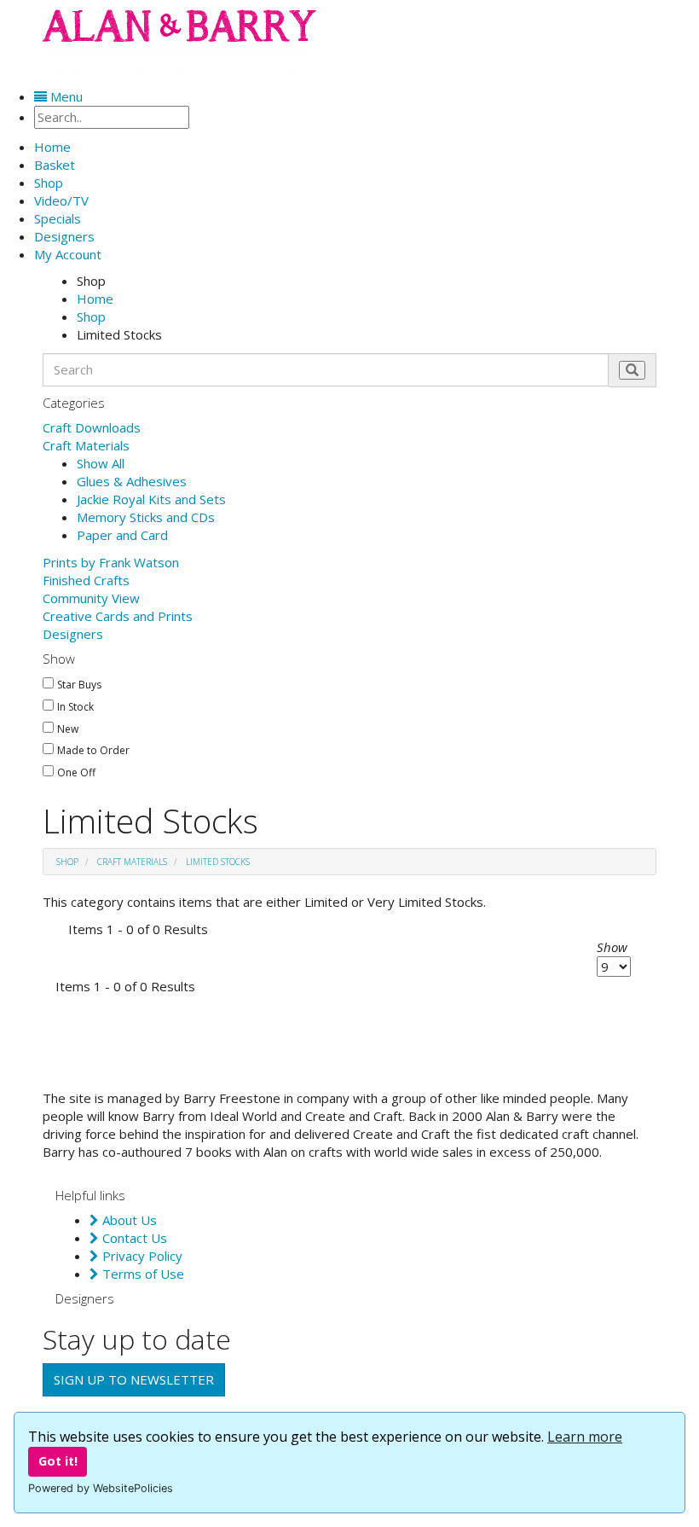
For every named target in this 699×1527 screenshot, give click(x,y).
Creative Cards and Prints (118, 615)
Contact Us (133, 1237)
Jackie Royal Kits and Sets (151, 499)
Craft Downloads (92, 427)
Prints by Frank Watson (111, 562)
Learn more (584, 1436)
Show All (100, 463)
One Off (76, 773)
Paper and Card (122, 534)
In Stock (75, 707)
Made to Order (93, 751)
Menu (65, 96)
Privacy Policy (140, 1255)
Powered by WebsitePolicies (100, 1488)
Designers (73, 633)
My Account (67, 254)
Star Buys (79, 685)
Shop (48, 182)
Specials (57, 218)
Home (95, 298)
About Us (128, 1219)
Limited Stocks (218, 862)
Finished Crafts (86, 580)
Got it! (58, 1461)
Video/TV (61, 200)
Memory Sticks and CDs (146, 516)
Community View (91, 598)
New (67, 729)
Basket (54, 164)
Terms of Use (141, 1273)
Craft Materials (86, 445)
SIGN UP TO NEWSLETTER (134, 1379)
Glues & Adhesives (132, 481)
